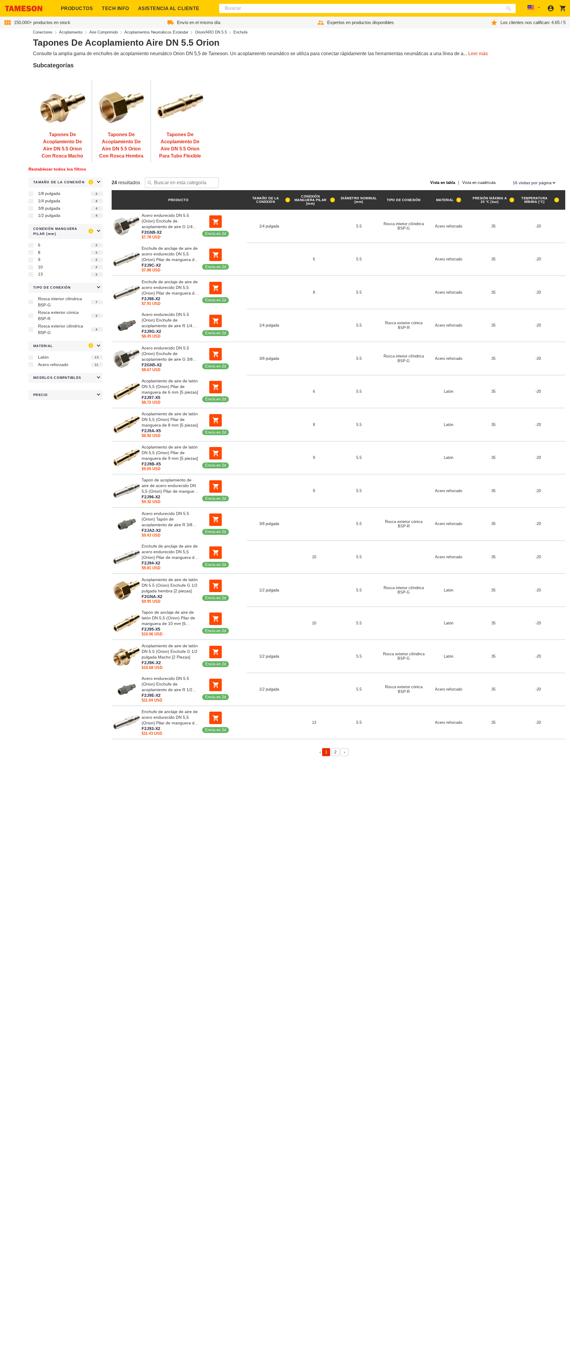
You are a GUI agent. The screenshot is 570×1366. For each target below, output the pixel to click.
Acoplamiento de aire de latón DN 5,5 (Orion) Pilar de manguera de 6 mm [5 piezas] (170, 387)
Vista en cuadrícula (478, 182)
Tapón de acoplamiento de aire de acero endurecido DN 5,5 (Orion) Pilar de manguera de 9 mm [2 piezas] (170, 486)
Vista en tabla (442, 182)
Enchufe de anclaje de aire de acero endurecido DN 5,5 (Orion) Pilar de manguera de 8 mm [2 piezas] (170, 287)
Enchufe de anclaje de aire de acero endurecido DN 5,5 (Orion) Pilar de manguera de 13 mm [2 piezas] (170, 717)
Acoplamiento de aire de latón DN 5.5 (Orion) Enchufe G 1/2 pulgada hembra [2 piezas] (170, 585)
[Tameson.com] (23, 8)
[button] (65, 182)
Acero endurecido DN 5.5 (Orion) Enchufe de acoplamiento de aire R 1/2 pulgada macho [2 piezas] (167, 684)
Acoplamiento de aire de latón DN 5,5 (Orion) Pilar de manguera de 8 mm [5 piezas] (170, 419)
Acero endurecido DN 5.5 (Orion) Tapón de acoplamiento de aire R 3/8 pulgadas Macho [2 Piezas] (167, 519)
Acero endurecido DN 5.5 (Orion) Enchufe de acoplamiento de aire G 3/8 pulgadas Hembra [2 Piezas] (168, 353)
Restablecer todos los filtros (57, 169)
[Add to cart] (215, 222)
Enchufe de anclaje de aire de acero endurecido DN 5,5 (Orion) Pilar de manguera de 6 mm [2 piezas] (170, 254)
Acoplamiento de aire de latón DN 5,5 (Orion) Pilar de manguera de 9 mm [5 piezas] (170, 453)
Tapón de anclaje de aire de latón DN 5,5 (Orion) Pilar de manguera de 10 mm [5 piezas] (168, 618)
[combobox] (367, 8)
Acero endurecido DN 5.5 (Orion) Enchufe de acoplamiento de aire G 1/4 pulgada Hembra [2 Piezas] (167, 221)
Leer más (478, 53)
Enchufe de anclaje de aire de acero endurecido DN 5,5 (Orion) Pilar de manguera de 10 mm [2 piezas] (170, 552)
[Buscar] (510, 8)
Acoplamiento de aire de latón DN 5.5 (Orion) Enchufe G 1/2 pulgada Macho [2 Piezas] (170, 651)
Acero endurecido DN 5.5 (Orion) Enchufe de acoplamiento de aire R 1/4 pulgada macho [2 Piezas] (167, 320)
